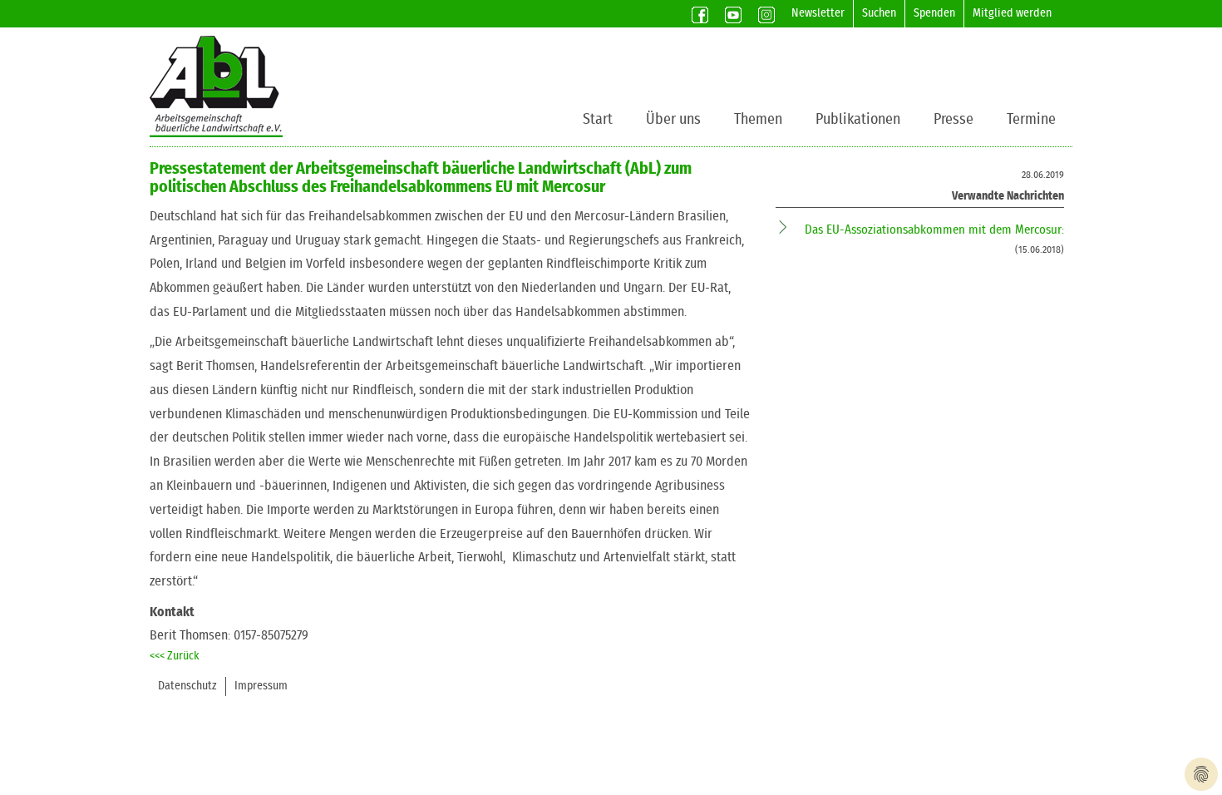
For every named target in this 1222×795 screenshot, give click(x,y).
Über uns (673, 119)
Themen (758, 119)
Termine (1031, 119)
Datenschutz (187, 686)
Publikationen (857, 119)
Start (598, 119)
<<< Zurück (175, 656)
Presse (953, 119)
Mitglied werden (1012, 13)
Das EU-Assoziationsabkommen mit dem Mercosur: (934, 230)
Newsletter (818, 13)
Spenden (934, 13)
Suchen (879, 13)
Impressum (261, 686)
